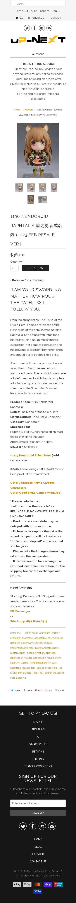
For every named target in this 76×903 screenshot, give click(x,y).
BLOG (38, 846)
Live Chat (22, 11)
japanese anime (41, 657)
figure (51, 638)
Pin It (40, 690)
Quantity (16, 261)
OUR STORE (38, 854)
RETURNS (38, 751)
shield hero (51, 667)
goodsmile (40, 643)
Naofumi (56, 657)
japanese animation (21, 657)
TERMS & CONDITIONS (38, 766)
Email (61, 690)
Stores (44, 11)
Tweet (17, 690)
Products (28, 109)
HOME (38, 839)
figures (59, 638)
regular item (29, 667)
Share (29, 690)
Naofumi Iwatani (19, 662)
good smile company (21, 643)
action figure (31, 633)
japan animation (35, 652)
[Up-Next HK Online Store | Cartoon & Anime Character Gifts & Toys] (38, 40)
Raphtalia (15, 667)
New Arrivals (49, 662)
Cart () (24, 18)
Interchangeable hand (47, 648)
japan (22, 652)
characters (27, 638)
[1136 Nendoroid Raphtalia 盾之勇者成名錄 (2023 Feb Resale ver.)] (38, 150)
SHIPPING (38, 759)
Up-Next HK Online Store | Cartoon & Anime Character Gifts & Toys (39, 873)
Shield (40, 667)
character (15, 638)
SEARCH (38, 721)
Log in (56, 11)
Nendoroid (35, 662)
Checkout (39, 18)
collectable (40, 638)
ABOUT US (38, 729)
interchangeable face (22, 648)
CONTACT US (38, 861)
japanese (50, 652)
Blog (34, 11)
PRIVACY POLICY (38, 744)
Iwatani (14, 652)
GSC (49, 643)
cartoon (56, 633)
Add (51, 690)
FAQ (38, 736)
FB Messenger (20, 611)
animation (45, 633)
